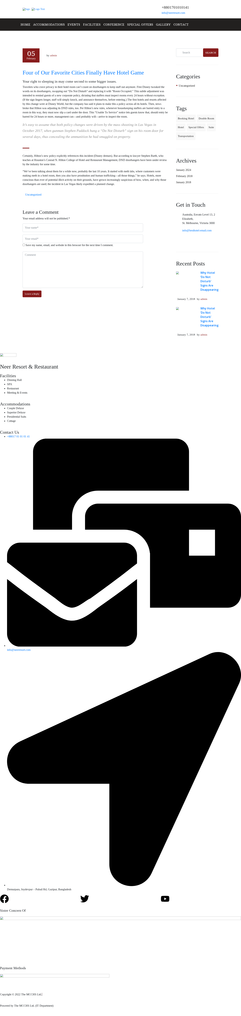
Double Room (206, 118)
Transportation (186, 136)
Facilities (92, 24)
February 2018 (184, 176)
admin (203, 299)
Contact (181, 24)
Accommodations (49, 24)
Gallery (163, 24)
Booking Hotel (186, 118)
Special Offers (140, 24)
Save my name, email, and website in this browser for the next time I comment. (69, 245)
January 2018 (183, 182)
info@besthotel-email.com (197, 230)
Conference (113, 24)
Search (210, 52)
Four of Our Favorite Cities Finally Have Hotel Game (83, 72)
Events (74, 24)
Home (25, 24)
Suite (211, 127)
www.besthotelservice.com (95, 52)
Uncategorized (33, 194)
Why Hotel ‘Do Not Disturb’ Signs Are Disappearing (209, 281)
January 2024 (183, 169)
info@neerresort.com (173, 12)
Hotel (181, 127)
